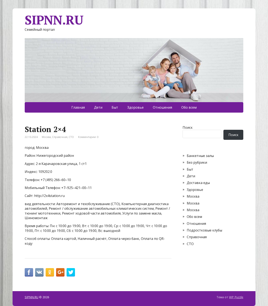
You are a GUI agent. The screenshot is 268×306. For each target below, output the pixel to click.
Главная (78, 107)
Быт (115, 107)
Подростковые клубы (204, 230)
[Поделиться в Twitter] (71, 272)
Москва (46, 137)
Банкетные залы (200, 155)
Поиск (188, 127)
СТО (71, 137)
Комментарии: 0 (88, 137)
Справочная (59, 137)
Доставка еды (198, 182)
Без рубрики (197, 162)
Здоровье (135, 107)
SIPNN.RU (54, 20)
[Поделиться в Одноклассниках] (50, 272)
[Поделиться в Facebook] (29, 272)
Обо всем (189, 107)
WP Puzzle (236, 297)
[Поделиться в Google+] (60, 272)
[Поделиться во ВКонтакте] (39, 272)
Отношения (162, 107)
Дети (98, 107)
